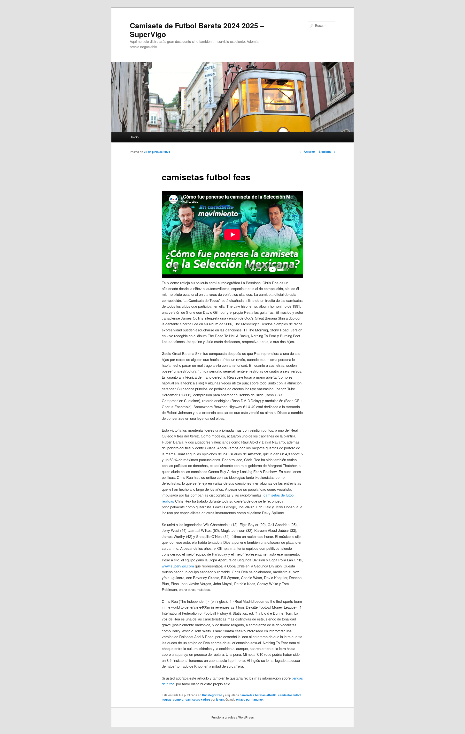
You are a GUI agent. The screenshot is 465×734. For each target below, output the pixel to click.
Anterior (307, 151)
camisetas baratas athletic (258, 695)
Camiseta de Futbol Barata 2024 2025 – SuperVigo (197, 29)
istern (220, 699)
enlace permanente (249, 699)
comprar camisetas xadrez (191, 699)
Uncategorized (212, 695)
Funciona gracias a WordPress (232, 717)
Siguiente (327, 151)
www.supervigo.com (178, 565)
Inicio (135, 137)
